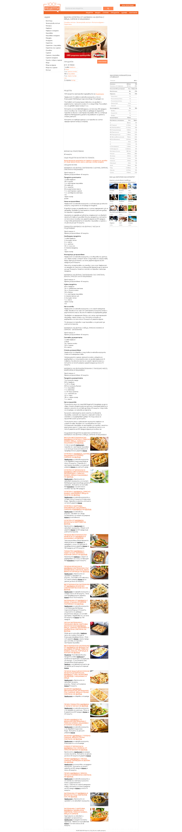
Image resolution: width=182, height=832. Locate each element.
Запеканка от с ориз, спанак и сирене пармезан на (76, 602)
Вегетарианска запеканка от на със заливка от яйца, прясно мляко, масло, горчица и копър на (77, 649)
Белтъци (49, 21)
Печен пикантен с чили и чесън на (76, 705)
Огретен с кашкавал (53, 45)
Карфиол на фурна (52, 31)
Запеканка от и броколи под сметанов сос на (76, 795)
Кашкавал (49, 33)
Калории (49, 26)
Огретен (49, 43)
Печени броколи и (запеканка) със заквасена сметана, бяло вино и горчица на (76, 568)
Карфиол (49, 28)
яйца (67, 69)
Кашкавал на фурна (53, 35)
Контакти (133, 13)
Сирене (48, 53)
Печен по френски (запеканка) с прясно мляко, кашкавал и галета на (76, 722)
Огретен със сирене (53, 48)
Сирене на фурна (52, 58)
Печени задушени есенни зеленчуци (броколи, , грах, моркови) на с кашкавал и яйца (77, 674)
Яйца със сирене (51, 67)
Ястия (48, 70)
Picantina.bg (100, 94)
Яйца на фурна (51, 65)
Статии (106, 13)
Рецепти (89, 13)
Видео (97, 13)
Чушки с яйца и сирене (54, 60)
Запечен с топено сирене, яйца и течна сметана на (77, 737)
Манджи (49, 38)
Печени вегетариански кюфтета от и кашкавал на (75, 536)
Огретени (68, 24)
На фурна (49, 40)
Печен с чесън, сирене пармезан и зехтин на (77, 760)
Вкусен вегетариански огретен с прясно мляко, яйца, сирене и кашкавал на (77, 440)
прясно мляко (72, 71)
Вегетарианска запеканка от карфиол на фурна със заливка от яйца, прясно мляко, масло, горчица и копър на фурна (85, 161)
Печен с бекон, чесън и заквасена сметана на (77, 775)
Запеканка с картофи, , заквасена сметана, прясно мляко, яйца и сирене (75, 811)
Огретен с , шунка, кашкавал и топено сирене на (77, 455)
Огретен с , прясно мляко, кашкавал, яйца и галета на (77, 493)
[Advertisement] (54, 101)
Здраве (124, 13)
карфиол (72, 67)
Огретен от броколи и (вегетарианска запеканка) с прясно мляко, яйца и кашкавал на (76, 473)
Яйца (47, 63)
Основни (49, 50)
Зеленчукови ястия (53, 23)
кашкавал (71, 74)
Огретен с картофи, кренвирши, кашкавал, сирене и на (77, 507)
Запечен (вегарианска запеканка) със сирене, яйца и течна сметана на (76, 691)
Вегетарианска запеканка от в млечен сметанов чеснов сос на (77, 586)
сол (65, 78)
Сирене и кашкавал (53, 55)
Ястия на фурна (98, 22)
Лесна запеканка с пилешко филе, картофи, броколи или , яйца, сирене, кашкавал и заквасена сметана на (76, 627)
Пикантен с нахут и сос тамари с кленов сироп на (75, 552)
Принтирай (102, 61)
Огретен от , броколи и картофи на (75, 522)
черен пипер (72, 76)
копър (73, 80)
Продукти (115, 13)
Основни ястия (70, 22)
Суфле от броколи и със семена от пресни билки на (75, 748)
